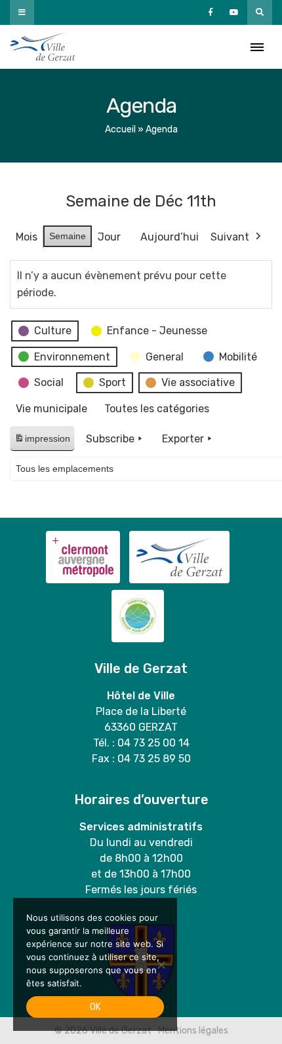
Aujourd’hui (169, 237)
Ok (95, 1007)
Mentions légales (193, 1030)
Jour (109, 237)
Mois (26, 237)
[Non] (160, 964)
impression (42, 442)
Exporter (183, 439)
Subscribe (110, 439)
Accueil (120, 129)
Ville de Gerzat (42, 46)
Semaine (67, 236)
